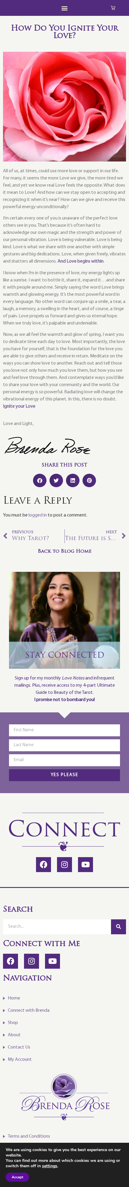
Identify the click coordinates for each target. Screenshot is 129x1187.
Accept (17, 1177)
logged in (37, 515)
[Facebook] (43, 864)
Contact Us (19, 1047)
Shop (13, 1022)
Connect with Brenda (29, 1010)
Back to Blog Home (65, 551)
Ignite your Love (19, 406)
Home (14, 998)
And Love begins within (81, 261)
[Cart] (113, 7)
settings (49, 1166)
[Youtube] (85, 864)
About (14, 1035)
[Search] (118, 926)
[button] (65, 8)
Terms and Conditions (29, 1136)
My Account (20, 1059)
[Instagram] (64, 864)
